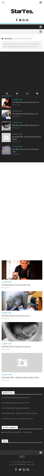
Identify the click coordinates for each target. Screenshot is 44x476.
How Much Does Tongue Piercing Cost (25, 125)
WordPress (21, 464)
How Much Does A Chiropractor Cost (25, 114)
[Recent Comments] (27, 93)
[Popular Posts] (17, 93)
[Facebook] (16, 20)
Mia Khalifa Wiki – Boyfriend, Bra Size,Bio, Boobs (20, 377)
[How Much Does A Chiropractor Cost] (6, 114)
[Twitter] (20, 20)
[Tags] (37, 93)
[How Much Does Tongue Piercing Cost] (6, 126)
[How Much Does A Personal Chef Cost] (6, 103)
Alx (34, 464)
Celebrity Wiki (17, 100)
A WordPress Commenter (12, 432)
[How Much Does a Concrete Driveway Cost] (6, 149)
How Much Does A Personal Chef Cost (25, 102)
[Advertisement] (19, 69)
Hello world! (27, 432)
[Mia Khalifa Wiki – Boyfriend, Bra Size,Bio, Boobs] (6, 137)
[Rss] (27, 20)
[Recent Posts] (7, 93)
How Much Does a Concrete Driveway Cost (18, 418)
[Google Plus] (23, 20)
